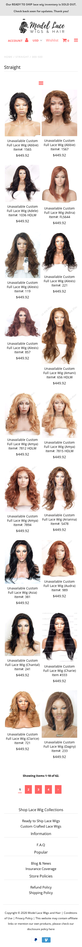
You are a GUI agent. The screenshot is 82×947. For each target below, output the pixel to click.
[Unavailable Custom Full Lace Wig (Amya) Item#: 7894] (22, 489)
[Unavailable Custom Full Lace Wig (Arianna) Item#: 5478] (59, 488)
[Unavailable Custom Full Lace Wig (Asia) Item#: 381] (22, 562)
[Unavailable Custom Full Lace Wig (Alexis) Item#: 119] (22, 255)
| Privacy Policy (23, 918)
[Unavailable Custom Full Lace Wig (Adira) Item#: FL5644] (59, 184)
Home (8, 56)
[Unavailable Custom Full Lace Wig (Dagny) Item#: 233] (59, 714)
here (52, 929)
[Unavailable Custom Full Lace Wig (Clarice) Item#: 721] (22, 710)
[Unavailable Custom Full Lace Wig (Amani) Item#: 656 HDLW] (59, 335)
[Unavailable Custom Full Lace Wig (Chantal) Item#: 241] (22, 634)
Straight (22, 56)
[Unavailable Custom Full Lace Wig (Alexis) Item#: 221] (59, 252)
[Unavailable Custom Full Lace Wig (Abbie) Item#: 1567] (59, 113)
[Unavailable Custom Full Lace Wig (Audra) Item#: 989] (59, 558)
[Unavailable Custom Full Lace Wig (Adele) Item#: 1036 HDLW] (22, 183)
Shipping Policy (41, 892)
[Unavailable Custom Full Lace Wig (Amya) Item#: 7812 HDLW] (22, 414)
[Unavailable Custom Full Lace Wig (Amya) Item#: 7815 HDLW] (59, 415)
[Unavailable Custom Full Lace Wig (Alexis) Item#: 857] (22, 323)
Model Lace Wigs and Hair (44, 913)
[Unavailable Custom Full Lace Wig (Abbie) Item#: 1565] (22, 113)
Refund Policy (41, 887)
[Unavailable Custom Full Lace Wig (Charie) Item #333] (59, 637)
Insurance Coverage (41, 868)
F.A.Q (41, 844)
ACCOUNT (15, 41)
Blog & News (41, 863)
